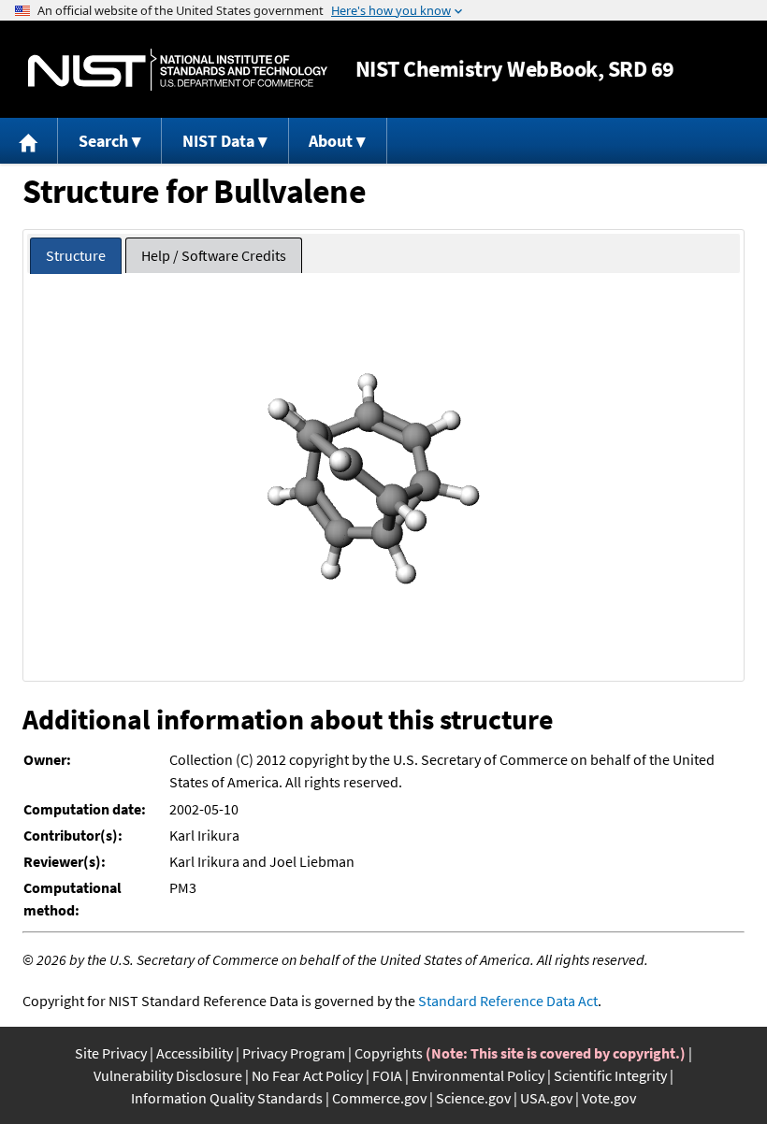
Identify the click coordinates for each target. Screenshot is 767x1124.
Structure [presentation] (76, 255)
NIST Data (218, 140)
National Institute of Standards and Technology (177, 70)
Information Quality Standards (227, 1097)
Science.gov (473, 1097)
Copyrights (389, 1053)
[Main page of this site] (29, 141)
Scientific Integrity (610, 1075)
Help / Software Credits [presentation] (213, 255)
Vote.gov (609, 1097)
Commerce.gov (379, 1097)
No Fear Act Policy (307, 1075)
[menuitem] (29, 141)
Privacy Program (293, 1053)
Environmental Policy (478, 1075)
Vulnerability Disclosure (168, 1075)
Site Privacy (111, 1053)
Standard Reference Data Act (508, 1000)
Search (103, 140)
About (331, 140)
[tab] (76, 256)
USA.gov (546, 1097)
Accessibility (194, 1053)
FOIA (387, 1075)
